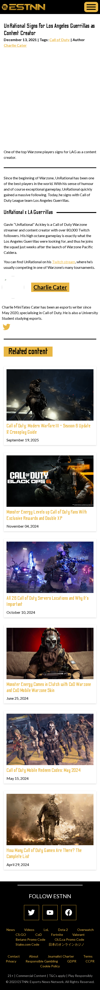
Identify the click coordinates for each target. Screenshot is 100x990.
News (11, 930)
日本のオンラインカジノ (66, 944)
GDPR (71, 961)
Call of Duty (59, 39)
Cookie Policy (50, 966)
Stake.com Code (27, 944)
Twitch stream (63, 261)
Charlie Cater (15, 45)
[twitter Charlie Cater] (6, 326)
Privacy (11, 961)
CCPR (90, 961)
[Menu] (91, 7)
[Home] (23, 7)
